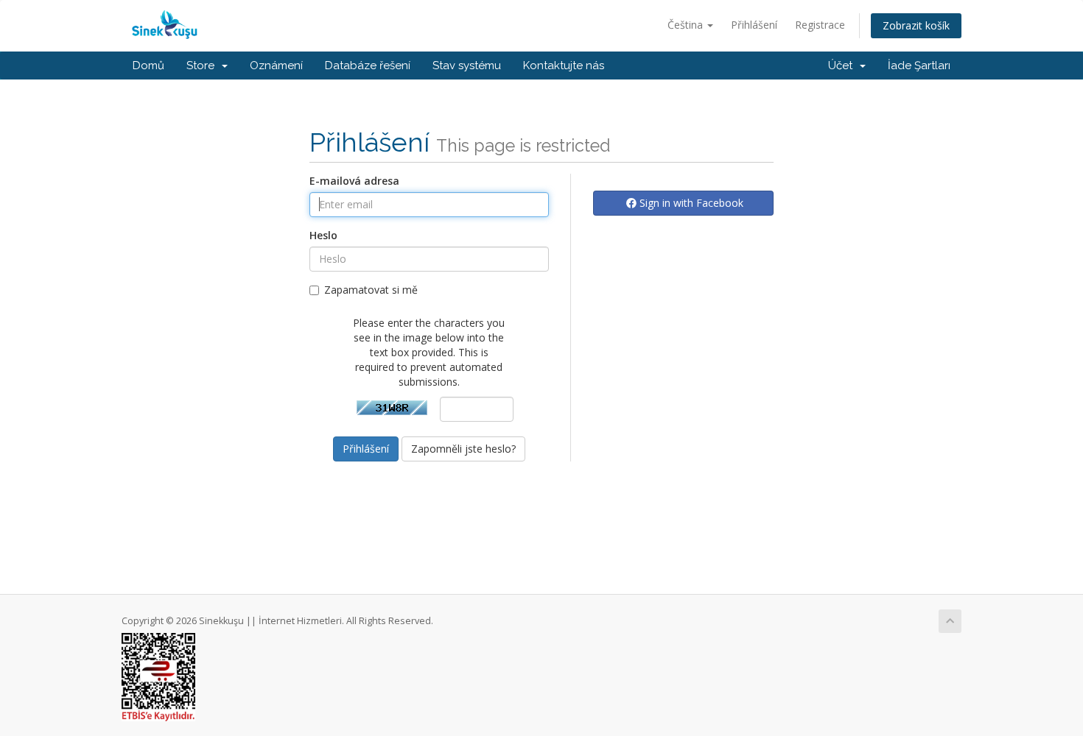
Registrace (820, 25)
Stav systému (466, 65)
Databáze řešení (367, 65)
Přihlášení (754, 25)
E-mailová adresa (354, 181)
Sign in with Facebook (690, 203)
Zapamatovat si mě (371, 290)
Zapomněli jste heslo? (463, 449)
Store (203, 65)
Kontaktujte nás (563, 65)
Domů (148, 65)
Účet (843, 65)
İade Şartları (919, 65)
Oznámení (276, 65)
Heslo (323, 235)
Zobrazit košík (916, 25)
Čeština (686, 25)
